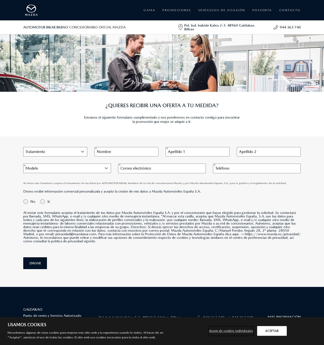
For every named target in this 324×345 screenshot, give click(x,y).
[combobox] (55, 151)
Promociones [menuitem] (176, 10)
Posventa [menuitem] (172, 29)
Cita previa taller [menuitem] (261, 29)
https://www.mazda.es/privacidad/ (273, 234)
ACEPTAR (272, 331)
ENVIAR (35, 263)
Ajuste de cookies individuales (231, 331)
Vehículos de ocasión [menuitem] (221, 10)
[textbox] (50, 151)
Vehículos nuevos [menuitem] (176, 23)
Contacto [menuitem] (290, 10)
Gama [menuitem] (149, 10)
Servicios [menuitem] (257, 23)
